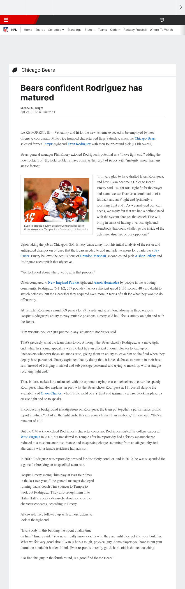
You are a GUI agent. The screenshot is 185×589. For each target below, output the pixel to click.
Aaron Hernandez (106, 282)
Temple (48, 143)
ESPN (24, 20)
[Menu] (6, 20)
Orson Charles (51, 393)
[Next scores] (180, 7)
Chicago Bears (38, 70)
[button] (170, 20)
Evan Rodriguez (79, 143)
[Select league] (13, 7)
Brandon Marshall (93, 255)
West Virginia (30, 436)
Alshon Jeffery (145, 255)
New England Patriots (63, 282)
